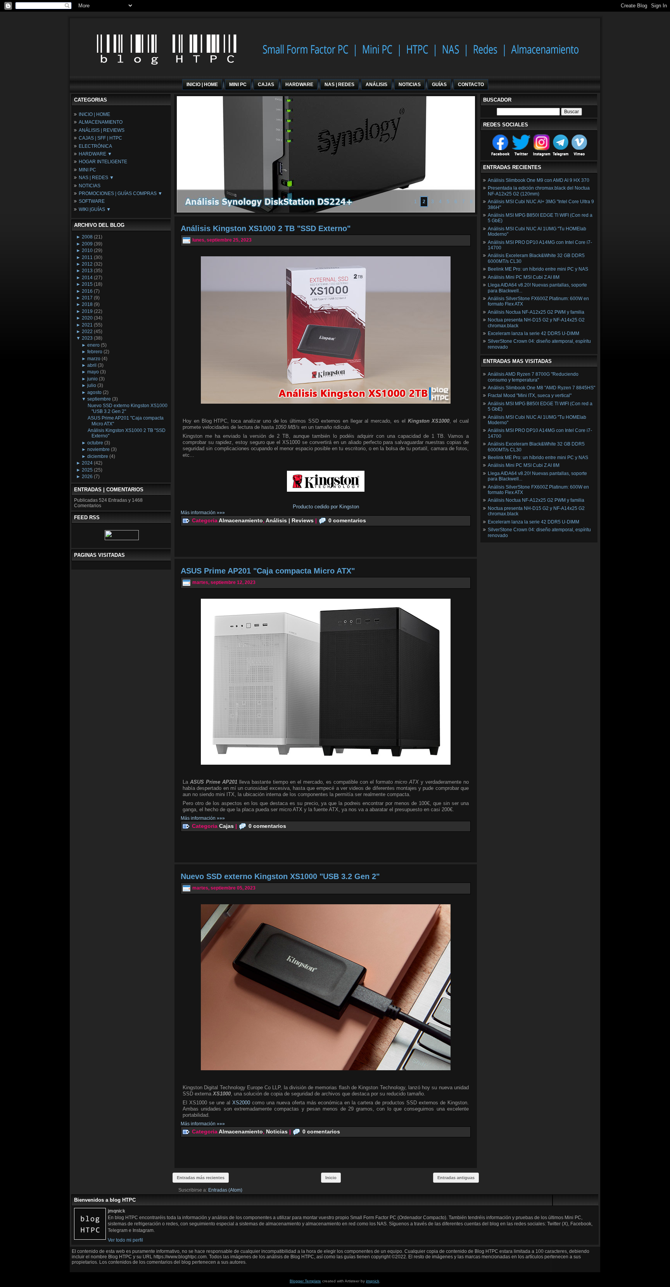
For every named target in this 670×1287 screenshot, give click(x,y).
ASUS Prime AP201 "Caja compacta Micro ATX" (268, 571)
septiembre (99, 399)
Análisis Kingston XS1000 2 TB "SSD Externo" (266, 228)
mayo (93, 372)
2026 (87, 476)
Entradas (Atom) (225, 1190)
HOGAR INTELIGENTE (103, 161)
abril (92, 365)
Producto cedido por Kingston (326, 507)
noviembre (98, 449)
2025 (87, 470)
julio (91, 385)
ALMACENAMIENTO (101, 122)
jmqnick (372, 1281)
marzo (93, 358)
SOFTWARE (92, 201)
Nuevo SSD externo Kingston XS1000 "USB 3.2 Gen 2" (280, 876)
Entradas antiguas (456, 1177)
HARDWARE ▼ (95, 154)
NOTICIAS (89, 185)
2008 (87, 237)
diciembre (97, 456)
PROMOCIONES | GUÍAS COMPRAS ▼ (120, 193)
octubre (95, 443)
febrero (94, 351)
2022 (87, 331)
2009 (87, 244)
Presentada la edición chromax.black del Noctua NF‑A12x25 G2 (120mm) (539, 190)
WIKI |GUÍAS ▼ (95, 209)
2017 (87, 298)
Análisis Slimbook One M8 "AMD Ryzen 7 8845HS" (541, 387)
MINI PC (87, 170)
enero (93, 345)
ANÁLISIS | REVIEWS (101, 130)
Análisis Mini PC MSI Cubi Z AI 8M (523, 277)
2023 (87, 338)
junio (92, 379)
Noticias (277, 1131)
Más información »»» (203, 512)
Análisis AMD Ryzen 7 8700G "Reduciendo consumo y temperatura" (533, 376)
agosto (94, 392)
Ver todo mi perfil (125, 1240)
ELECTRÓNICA (95, 146)
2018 (87, 304)
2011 (87, 257)
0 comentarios (347, 520)
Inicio (331, 1177)
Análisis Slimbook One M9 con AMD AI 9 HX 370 (538, 180)
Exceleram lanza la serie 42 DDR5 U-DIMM (533, 333)
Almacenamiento (241, 520)
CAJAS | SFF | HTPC (100, 138)
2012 (87, 264)
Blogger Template (305, 1281)
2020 (87, 318)
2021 (87, 325)
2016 (87, 291)
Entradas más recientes (200, 1177)
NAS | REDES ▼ (96, 177)
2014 (87, 277)
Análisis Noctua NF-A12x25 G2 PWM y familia (536, 312)
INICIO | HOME (94, 114)
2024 (87, 463)
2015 (87, 284)
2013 (87, 270)
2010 (87, 250)
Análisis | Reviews (290, 520)
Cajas (226, 825)
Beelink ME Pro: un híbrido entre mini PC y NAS (538, 269)
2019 (87, 311)
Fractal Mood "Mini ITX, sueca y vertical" (530, 395)
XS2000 (242, 1103)
